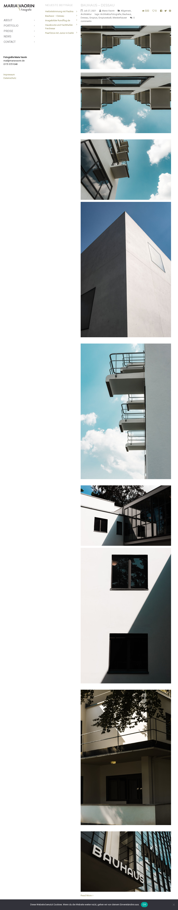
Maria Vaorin (108, 10)
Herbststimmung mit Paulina (59, 11)
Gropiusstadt (105, 17)
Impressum (9, 74)
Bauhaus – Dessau (98, 5)
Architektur (86, 14)
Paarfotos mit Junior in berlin (59, 33)
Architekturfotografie (110, 14)
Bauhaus (126, 14)
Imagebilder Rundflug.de (57, 20)
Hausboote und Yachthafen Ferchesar (59, 27)
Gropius (93, 17)
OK (144, 904)
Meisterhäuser (120, 17)
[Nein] (173, 904)
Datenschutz (9, 78)
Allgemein (126, 10)
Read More (86, 895)
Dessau (84, 17)
